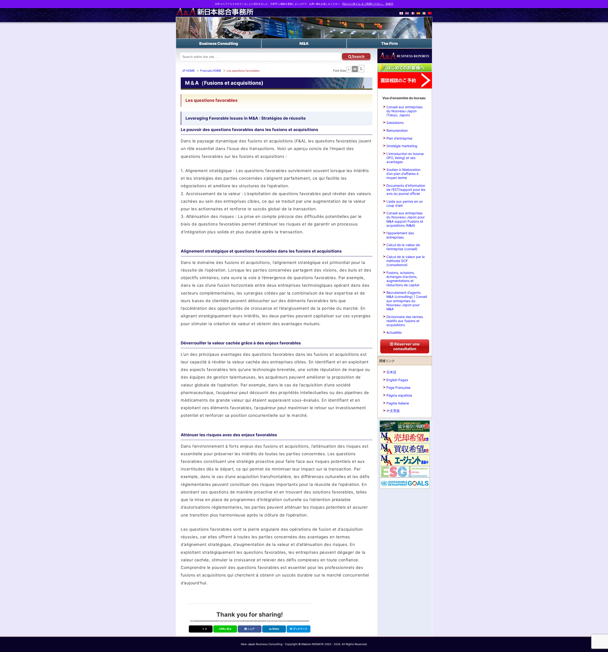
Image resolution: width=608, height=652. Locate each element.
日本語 (391, 372)
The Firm (389, 43)
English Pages (397, 380)
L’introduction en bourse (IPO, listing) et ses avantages (405, 158)
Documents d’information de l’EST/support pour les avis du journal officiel (405, 189)
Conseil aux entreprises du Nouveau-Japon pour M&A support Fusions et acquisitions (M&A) (405, 219)
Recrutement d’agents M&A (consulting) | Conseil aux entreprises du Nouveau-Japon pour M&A (406, 301)
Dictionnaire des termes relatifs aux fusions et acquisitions (404, 321)
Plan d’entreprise (399, 138)
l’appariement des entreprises (400, 235)
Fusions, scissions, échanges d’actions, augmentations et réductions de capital (402, 279)
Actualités (394, 332)
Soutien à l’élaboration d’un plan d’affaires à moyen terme (403, 174)
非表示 (389, 3)
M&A (304, 43)
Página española (399, 395)
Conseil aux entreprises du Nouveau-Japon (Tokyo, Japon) (404, 111)
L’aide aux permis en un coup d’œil (404, 203)
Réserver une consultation (406, 346)
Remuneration (397, 130)
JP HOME (188, 70)
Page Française (398, 387)
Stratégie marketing (401, 146)
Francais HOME (210, 70)
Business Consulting (218, 43)
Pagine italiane (397, 403)
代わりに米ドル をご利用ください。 (363, 3)
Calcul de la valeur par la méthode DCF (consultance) (405, 261)
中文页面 (393, 411)
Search (358, 57)
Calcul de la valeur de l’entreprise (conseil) (403, 247)
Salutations (395, 123)
